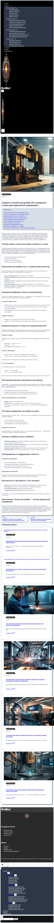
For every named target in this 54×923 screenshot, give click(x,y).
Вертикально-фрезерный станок (17, 20)
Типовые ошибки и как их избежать (12, 222)
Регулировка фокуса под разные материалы (14, 219)
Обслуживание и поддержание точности (13, 224)
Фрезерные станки (8, 831)
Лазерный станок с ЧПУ (15, 44)
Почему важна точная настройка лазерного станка (15, 212)
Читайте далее (10, 550)
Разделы (5, 873)
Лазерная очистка (13, 16)
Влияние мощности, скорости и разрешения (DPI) (15, 217)
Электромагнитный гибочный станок (18, 36)
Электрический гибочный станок (17, 33)
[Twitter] (4, 88)
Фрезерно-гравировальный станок (17, 27)
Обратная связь (8, 51)
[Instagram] (6, 88)
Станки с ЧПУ (7, 835)
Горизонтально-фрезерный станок (17, 22)
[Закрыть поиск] (2, 917)
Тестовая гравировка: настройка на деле (13, 221)
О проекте (6, 47)
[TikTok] (10, 88)
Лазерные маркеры (14, 9)
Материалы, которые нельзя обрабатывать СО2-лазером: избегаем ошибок (40, 519)
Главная (6, 3)
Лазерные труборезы (14, 11)
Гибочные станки (8, 833)
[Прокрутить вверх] (2, 865)
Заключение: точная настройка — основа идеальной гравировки (19, 228)
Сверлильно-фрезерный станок (17, 24)
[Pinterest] (8, 88)
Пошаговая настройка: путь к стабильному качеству (16, 214)
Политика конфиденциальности (11, 851)
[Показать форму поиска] (2, 91)
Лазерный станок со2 (6, 194)
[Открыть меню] (3, 130)
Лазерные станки (8, 830)
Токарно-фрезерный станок (16, 25)
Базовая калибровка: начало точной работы (14, 216)
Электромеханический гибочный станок (18, 35)
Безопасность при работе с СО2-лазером (13, 226)
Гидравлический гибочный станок (17, 31)
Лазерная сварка (13, 13)
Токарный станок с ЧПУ (15, 42)
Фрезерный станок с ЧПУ (15, 40)
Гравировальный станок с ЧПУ (16, 46)
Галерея (6, 49)
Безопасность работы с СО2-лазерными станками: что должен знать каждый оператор (13, 519)
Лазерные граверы (13, 15)
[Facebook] (2, 88)
